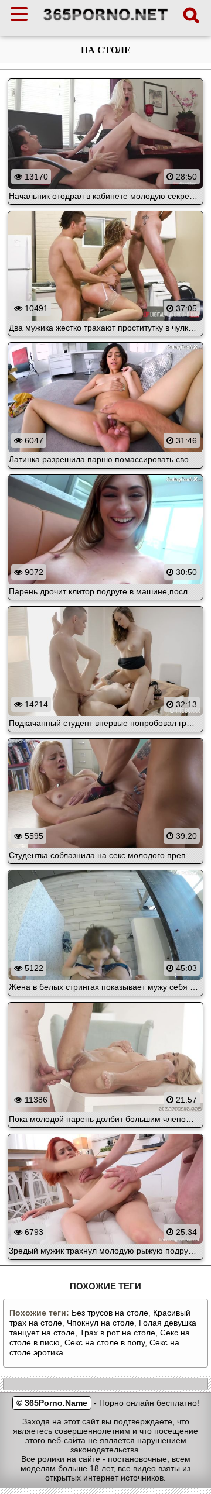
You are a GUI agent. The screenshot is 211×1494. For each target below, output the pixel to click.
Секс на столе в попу (104, 1342)
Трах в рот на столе (117, 1332)
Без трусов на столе (110, 1312)
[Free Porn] (106, 20)
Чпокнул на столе (100, 1322)
